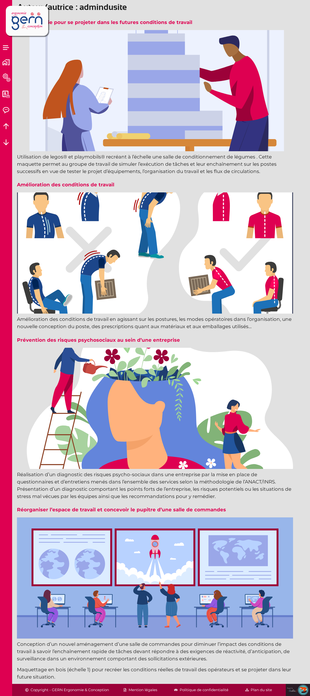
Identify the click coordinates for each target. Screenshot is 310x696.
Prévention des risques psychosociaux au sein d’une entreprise (98, 340)
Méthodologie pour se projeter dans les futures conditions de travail (104, 22)
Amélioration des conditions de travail (65, 185)
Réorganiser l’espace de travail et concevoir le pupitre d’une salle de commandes (121, 510)
